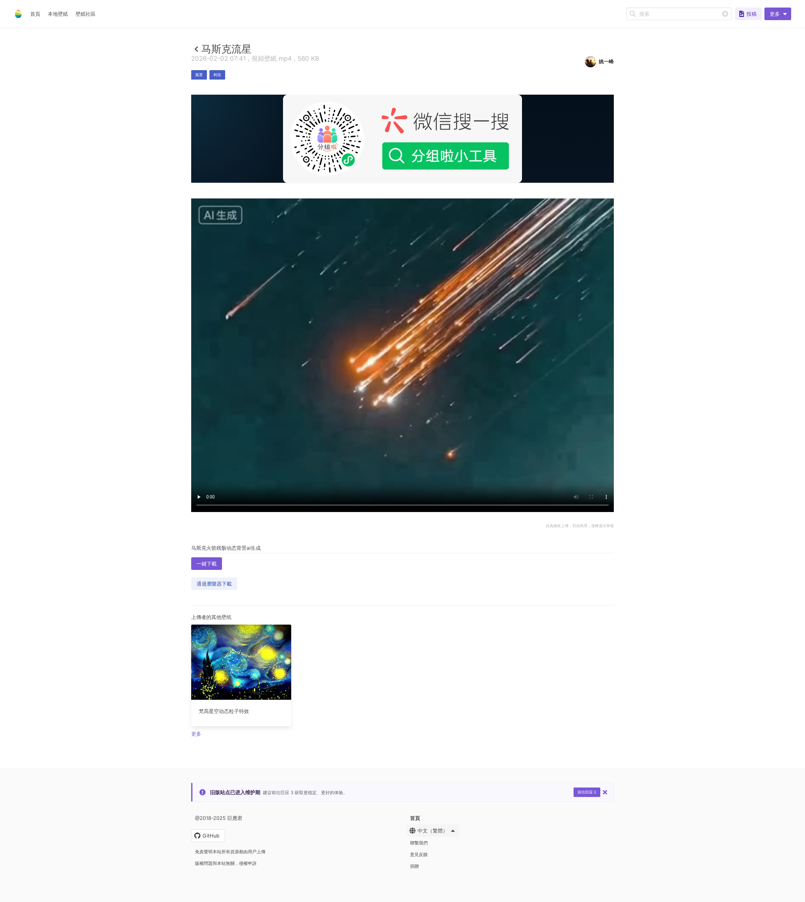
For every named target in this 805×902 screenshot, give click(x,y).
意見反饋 (419, 854)
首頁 (35, 14)
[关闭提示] (605, 792)
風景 (199, 74)
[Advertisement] (402, 229)
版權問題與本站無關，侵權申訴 (226, 863)
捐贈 (414, 866)
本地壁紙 (58, 14)
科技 (217, 74)
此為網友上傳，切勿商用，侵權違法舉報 (580, 525)
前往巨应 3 (587, 792)
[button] (777, 14)
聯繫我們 (419, 842)
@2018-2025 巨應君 (218, 818)
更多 (196, 734)
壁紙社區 (85, 14)
